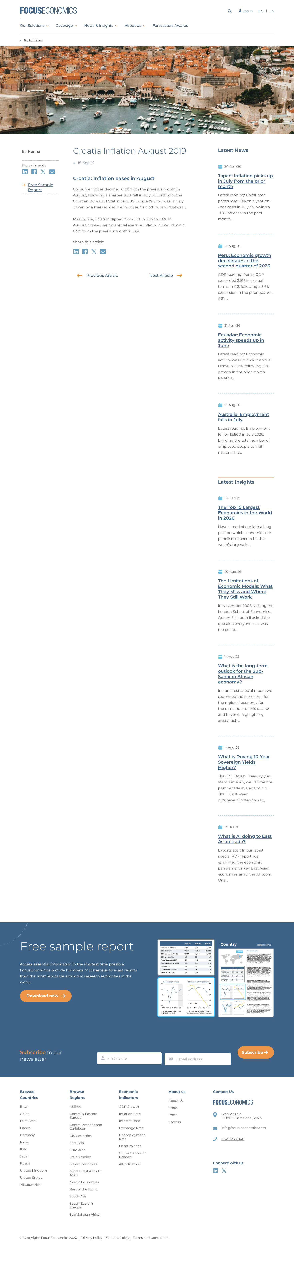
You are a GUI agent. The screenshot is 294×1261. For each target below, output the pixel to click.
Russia (25, 1163)
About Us (133, 25)
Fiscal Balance (130, 1146)
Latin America (81, 1157)
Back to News (33, 40)
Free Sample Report (40, 187)
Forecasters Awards (170, 25)
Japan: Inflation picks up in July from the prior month (245, 181)
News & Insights (98, 25)
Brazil (24, 1107)
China (24, 1114)
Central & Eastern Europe (83, 1116)
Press (173, 1115)
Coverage (64, 25)
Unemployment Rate (132, 1137)
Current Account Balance (132, 1155)
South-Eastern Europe (81, 1205)
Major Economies (83, 1164)
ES (272, 11)
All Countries (30, 1185)
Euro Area (28, 1121)
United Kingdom (33, 1170)
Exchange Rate (131, 1128)
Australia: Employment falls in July (243, 417)
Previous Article (102, 275)
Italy (23, 1149)
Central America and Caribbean (86, 1127)
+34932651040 (232, 1139)
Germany (27, 1135)
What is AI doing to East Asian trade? (245, 839)
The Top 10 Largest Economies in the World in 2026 (245, 513)
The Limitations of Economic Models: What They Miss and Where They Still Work (245, 589)
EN (260, 11)
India (24, 1142)
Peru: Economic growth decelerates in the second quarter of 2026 (244, 261)
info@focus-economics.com (243, 1128)
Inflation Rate (130, 1114)
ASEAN (75, 1107)
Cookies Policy (117, 1238)
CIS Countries (81, 1136)
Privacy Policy (91, 1238)
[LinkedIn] (215, 1170)
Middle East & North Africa (86, 1173)
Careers (175, 1122)
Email (170, 1049)
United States (31, 1177)
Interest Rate (129, 1121)
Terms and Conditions (150, 1238)
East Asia (77, 1143)
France (25, 1128)
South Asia (78, 1196)
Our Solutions (32, 25)
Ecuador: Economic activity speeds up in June (241, 340)
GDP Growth (129, 1107)
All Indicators (129, 1164)
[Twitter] (224, 1170)
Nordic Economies (84, 1182)
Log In (248, 11)
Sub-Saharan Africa (85, 1214)
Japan (25, 1156)
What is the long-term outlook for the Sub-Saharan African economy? (243, 673)
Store (173, 1108)
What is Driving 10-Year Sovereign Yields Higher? (244, 762)
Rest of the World (84, 1189)
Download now (42, 995)
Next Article (161, 275)
